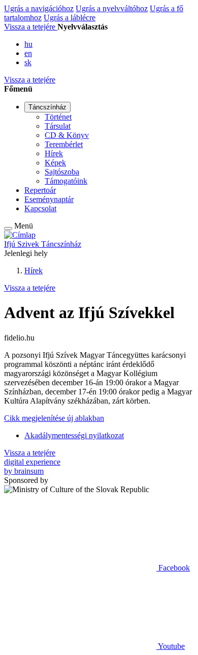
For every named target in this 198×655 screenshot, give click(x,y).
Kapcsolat (40, 208)
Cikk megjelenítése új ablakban (54, 418)
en (28, 53)
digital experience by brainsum (32, 466)
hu (28, 44)
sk (27, 62)
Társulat (58, 126)
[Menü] (8, 228)
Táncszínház (47, 107)
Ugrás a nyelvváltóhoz (112, 8)
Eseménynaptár (49, 199)
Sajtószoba (62, 171)
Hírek (54, 153)
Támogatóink (66, 181)
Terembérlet (64, 144)
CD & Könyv (67, 135)
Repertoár (40, 190)
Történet (58, 116)
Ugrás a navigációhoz (39, 8)
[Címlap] (20, 235)
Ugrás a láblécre (69, 17)
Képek (55, 162)
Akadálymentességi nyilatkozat (74, 435)
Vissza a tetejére (30, 26)
